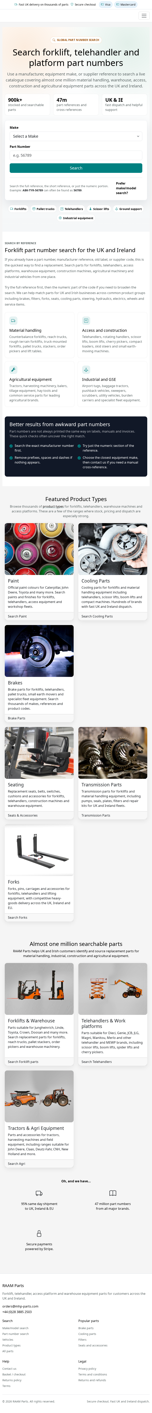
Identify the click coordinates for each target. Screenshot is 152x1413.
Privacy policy (87, 1368)
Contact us (9, 1368)
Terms (6, 1386)
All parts (7, 1351)
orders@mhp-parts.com (20, 1306)
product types (53, 506)
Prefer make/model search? (126, 188)
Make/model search (15, 1328)
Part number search (15, 1334)
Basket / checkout (14, 1374)
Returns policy (11, 1380)
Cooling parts (87, 1334)
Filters (82, 1339)
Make (14, 127)
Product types (11, 1345)
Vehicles (7, 1339)
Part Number (20, 146)
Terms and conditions (92, 1374)
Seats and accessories (92, 1345)
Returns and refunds (92, 1380)
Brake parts (86, 1328)
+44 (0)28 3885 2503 (17, 1312)
